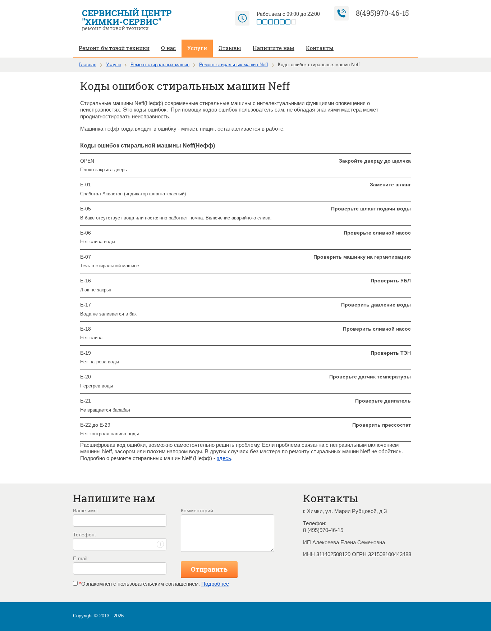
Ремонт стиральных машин (159, 64)
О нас (168, 47)
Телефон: (84, 534)
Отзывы (230, 47)
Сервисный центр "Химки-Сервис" (127, 17)
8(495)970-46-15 (382, 13)
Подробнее (215, 584)
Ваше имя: (85, 510)
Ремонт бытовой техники (114, 47)
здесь (224, 458)
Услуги (197, 47)
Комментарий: (198, 510)
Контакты (320, 47)
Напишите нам (273, 47)
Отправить (209, 569)
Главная (87, 64)
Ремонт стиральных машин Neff (233, 64)
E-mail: (81, 558)
